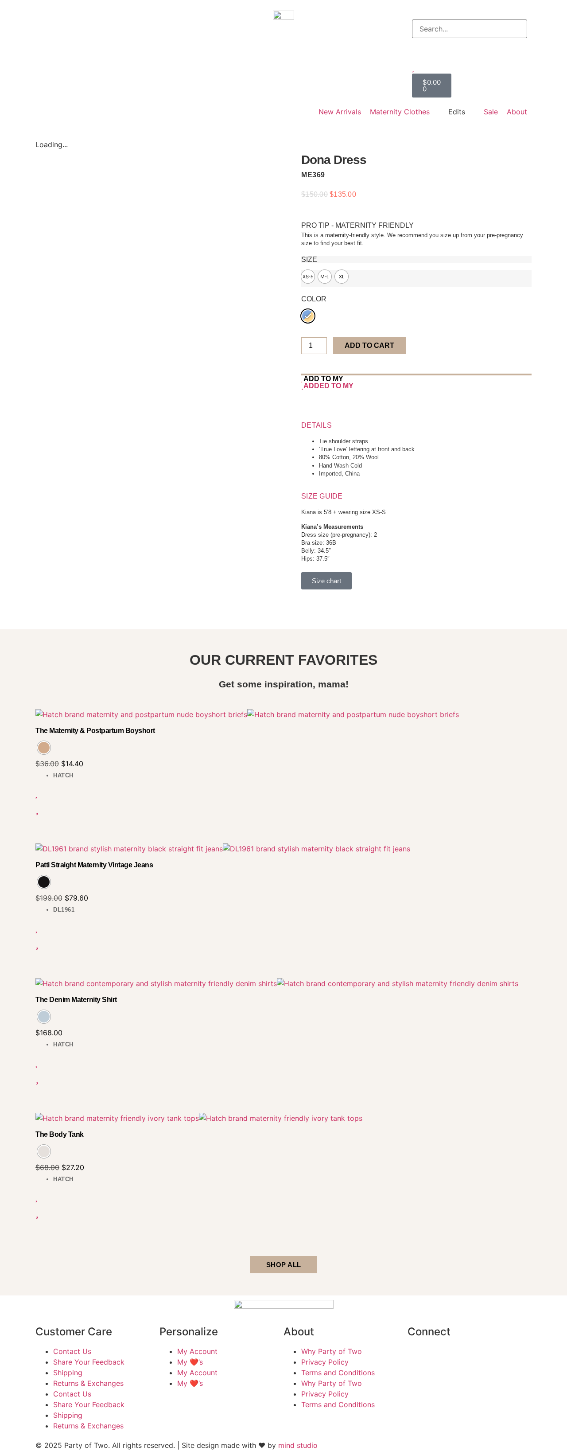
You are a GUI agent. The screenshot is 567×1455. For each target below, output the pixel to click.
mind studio (298, 1445)
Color (313, 299)
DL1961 (63, 909)
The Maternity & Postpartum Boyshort (95, 730)
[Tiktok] (467, 1357)
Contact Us (72, 1351)
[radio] (308, 276)
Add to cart (369, 345)
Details (316, 425)
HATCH (63, 775)
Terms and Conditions (338, 1372)
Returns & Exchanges (88, 1383)
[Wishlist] (469, 68)
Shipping (67, 1372)
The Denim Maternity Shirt (76, 999)
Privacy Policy (325, 1361)
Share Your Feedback (88, 1361)
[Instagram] (443, 1357)
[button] (469, 14)
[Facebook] (419, 1357)
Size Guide (322, 496)
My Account (197, 1351)
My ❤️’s (190, 1361)
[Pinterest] (492, 1357)
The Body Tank (59, 1134)
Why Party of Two (331, 1351)
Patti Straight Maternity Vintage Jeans (94, 865)
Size (309, 259)
